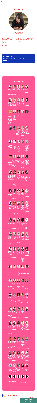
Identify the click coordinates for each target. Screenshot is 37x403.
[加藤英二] (14, 87)
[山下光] (10, 377)
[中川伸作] (18, 377)
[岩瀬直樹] (27, 323)
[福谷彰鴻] (10, 220)
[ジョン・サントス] (14, 295)
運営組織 (19, 396)
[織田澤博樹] (23, 339)
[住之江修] (23, 377)
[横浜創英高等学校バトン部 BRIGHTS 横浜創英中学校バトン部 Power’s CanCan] (10, 111)
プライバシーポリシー (31, 396)
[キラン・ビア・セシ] (23, 295)
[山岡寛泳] (14, 377)
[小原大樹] (14, 172)
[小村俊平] (14, 339)
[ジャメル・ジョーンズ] (18, 295)
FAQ (24, 396)
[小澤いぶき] (27, 141)
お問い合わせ (32, 397)
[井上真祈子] (14, 141)
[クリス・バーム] (27, 295)
